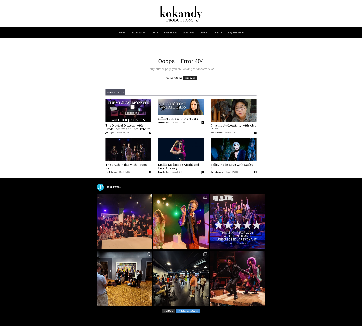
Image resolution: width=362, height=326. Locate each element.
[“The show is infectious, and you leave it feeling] (237, 278)
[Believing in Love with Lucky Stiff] (234, 149)
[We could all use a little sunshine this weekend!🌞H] (237, 221)
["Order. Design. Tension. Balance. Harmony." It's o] (181, 221)
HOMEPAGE (190, 78)
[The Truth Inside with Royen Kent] (128, 149)
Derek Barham (164, 122)
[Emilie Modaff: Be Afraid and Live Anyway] (181, 149)
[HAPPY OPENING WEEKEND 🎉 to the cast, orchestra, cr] (124, 221)
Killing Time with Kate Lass (178, 119)
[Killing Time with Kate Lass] (181, 107)
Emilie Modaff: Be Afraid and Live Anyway (178, 166)
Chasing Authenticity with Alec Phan (233, 127)
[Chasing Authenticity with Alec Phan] (234, 110)
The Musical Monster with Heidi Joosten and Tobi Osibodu (127, 127)
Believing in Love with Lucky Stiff (232, 166)
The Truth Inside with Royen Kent (126, 166)
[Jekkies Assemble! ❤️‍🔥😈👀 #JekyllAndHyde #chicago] (181, 278)
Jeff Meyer (109, 133)
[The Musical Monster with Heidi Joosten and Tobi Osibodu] (128, 110)
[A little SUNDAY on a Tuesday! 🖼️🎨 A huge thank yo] (124, 278)
